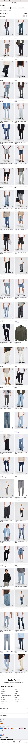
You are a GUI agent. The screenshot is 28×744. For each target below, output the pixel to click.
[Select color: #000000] (0, 277)
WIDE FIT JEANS (17, 695)
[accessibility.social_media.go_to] (1, 735)
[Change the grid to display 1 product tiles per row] (24, 16)
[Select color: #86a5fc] (1, 188)
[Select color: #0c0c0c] (0, 188)
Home (1, 10)
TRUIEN (2, 703)
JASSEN (16, 697)
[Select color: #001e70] (3, 277)
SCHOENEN (3, 699)
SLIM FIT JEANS (4, 701)
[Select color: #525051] (1, 277)
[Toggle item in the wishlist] (12, 20)
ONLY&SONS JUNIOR (18, 699)
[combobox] (4, 14)
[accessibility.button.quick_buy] (12, 35)
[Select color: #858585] (3, 188)
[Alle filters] (26, 14)
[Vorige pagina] (7, 678)
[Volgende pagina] (20, 678)
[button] (7, 27)
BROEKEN (3, 693)
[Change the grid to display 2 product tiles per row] (26, 16)
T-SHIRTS (2, 689)
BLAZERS (16, 691)
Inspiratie (5, 10)
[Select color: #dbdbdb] (17, 566)
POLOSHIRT (3, 697)
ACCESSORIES (3, 691)
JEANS (16, 689)
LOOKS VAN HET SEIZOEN (6, 695)
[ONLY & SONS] (14, 3)
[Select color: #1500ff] (4, 188)
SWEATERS (16, 701)
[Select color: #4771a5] (1, 610)
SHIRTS (16, 693)
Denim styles (10, 10)
